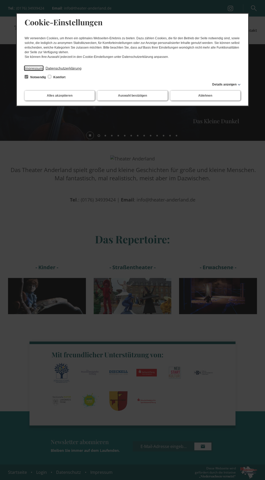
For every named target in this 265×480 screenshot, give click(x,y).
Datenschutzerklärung (64, 68)
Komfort (59, 77)
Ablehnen (205, 95)
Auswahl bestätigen (132, 95)
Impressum (34, 68)
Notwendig (38, 77)
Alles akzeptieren (59, 95)
